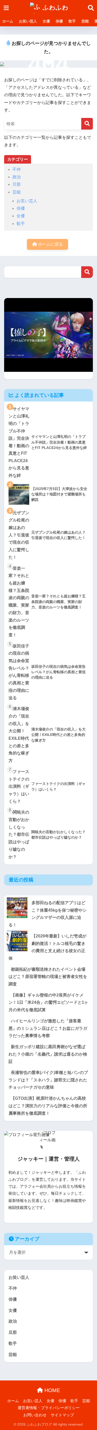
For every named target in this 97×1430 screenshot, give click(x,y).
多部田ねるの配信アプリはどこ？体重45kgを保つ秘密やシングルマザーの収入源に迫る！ (48, 914)
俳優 (59, 21)
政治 (16, 177)
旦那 (16, 184)
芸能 (85, 21)
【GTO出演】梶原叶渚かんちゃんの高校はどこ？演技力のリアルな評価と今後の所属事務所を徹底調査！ (48, 1105)
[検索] (87, 124)
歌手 (72, 21)
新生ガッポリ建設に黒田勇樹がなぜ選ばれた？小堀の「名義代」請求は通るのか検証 (48, 1054)
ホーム (7, 21)
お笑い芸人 (28, 21)
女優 (46, 21)
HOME (51, 1390)
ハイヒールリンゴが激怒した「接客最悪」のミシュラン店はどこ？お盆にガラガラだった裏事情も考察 (48, 1028)
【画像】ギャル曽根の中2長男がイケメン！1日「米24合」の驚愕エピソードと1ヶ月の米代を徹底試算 (48, 1002)
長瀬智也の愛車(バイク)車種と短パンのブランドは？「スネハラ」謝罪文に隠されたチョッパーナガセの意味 (48, 1079)
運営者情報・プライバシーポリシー (49, 1408)
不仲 (16, 169)
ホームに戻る (50, 244)
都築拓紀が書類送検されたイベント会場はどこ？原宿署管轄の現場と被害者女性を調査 (48, 976)
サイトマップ (62, 1415)
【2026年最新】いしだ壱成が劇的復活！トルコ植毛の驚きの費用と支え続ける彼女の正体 (47, 947)
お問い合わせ (35, 1415)
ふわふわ (55, 7)
